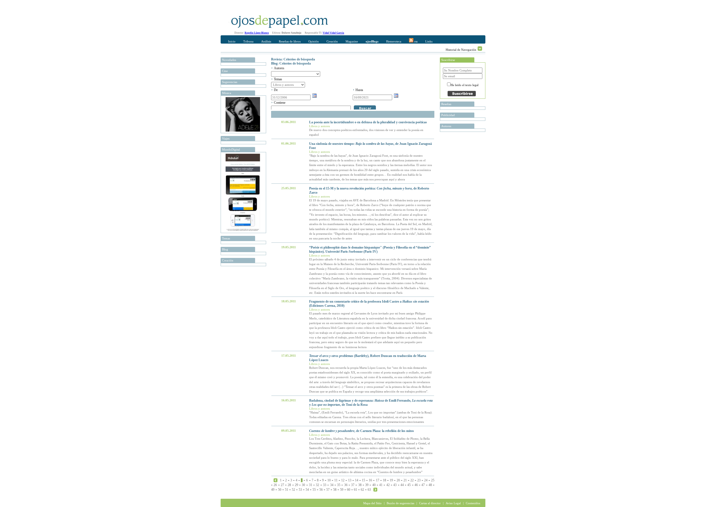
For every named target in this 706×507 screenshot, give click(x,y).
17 (377, 480)
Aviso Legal (453, 503)
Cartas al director (430, 503)
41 (381, 485)
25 (432, 480)
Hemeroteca (393, 41)
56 (321, 490)
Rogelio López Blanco (257, 32)
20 (398, 480)
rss (415, 41)
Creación (332, 41)
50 (279, 490)
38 (360, 485)
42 (388, 485)
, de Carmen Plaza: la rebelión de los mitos (361, 431)
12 (342, 480)
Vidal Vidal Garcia (333, 32)
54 (307, 490)
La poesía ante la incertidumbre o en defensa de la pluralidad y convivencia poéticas (368, 122)
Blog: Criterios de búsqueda (291, 63)
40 (374, 485)
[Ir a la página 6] (375, 489)
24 (425, 480)
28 (289, 485)
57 (328, 490)
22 (412, 480)
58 (334, 490)
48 (430, 485)
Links (428, 41)
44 (402, 485)
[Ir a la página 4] (275, 480)
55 (314, 490)
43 (395, 485)
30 (303, 485)
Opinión (313, 41)
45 (409, 485)
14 (356, 480)
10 (329, 480)
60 (348, 490)
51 (286, 490)
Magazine (352, 41)
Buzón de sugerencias (400, 503)
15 (363, 480)
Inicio (232, 41)
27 (282, 485)
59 (341, 490)
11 (336, 480)
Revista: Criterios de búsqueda (293, 59)
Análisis (266, 41)
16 (370, 480)
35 (338, 485)
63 (369, 490)
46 (416, 485)
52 (293, 490)
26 (275, 485)
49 (272, 490)
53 (300, 490)
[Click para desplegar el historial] (480, 48)
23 (419, 480)
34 (331, 485)
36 (345, 485)
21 (405, 480)
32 (317, 485)
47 (423, 485)
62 (362, 490)
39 (366, 485)
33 (324, 485)
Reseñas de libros (290, 41)
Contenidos (473, 503)
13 (349, 480)
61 (355, 490)
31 (310, 485)
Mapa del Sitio (372, 503)
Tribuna (248, 41)
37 (352, 485)
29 (296, 485)
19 (391, 480)
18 (384, 480)
